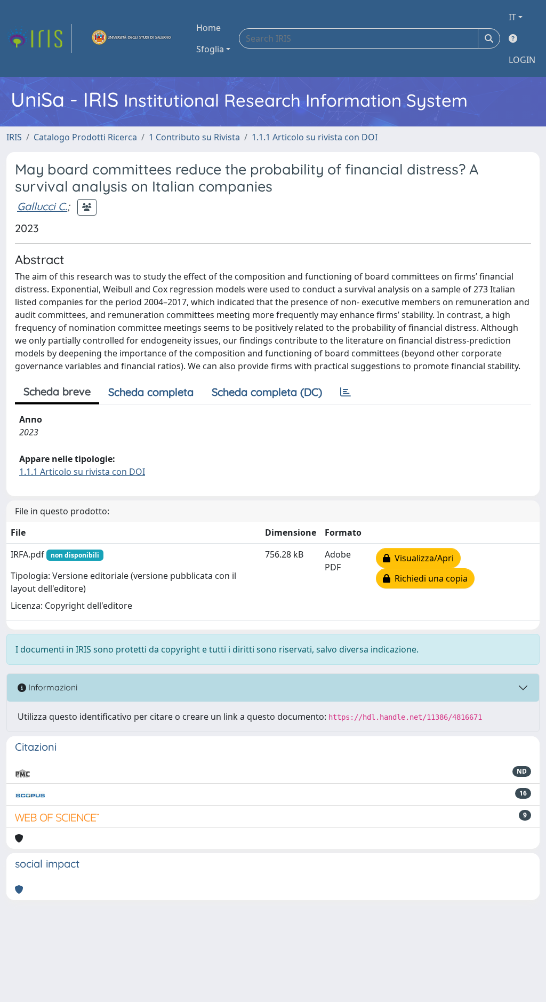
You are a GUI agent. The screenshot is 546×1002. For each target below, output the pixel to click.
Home (208, 28)
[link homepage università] (131, 38)
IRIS (14, 137)
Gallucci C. (42, 206)
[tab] (345, 392)
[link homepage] (38, 38)
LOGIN (522, 60)
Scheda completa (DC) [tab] (267, 392)
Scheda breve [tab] (57, 391)
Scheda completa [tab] (151, 392)
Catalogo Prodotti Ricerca (85, 137)
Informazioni (51, 687)
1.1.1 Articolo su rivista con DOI (315, 137)
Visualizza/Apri (422, 558)
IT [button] (512, 17)
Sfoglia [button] (210, 49)
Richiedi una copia (429, 578)
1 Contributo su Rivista (194, 137)
